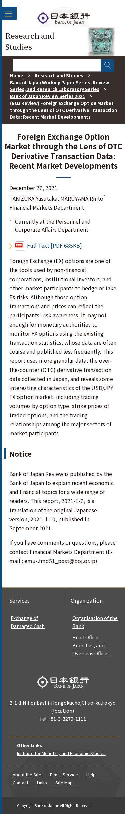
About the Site (27, 774)
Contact (20, 782)
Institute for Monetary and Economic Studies (61, 753)
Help (91, 774)
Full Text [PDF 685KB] (54, 245)
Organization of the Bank (95, 621)
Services (19, 600)
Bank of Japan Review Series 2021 (47, 96)
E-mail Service (64, 774)
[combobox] (57, 65)
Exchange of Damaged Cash (28, 621)
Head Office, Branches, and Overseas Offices (91, 645)
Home (16, 75)
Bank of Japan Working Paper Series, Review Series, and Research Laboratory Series (59, 86)
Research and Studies (59, 75)
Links (42, 782)
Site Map (64, 782)
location (62, 710)
